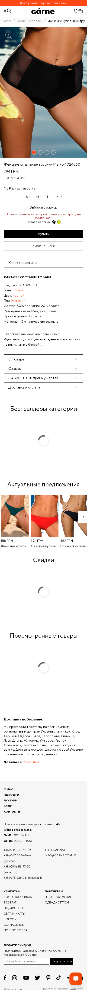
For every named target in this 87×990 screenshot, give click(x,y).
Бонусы (10, 919)
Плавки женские (73, 546)
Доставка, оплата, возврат (18, 899)
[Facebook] (5, 977)
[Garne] (43, 11)
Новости (11, 795)
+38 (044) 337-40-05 (17, 850)
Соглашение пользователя (15, 927)
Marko (19, 290)
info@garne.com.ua (61, 855)
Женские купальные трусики (44, 546)
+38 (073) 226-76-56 (17, 877)
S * (28, 197)
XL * (59, 197)
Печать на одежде (58, 897)
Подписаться (62, 961)
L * (49, 197)
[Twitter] (37, 977)
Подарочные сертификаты (14, 910)
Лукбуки (10, 800)
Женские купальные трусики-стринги (15, 546)
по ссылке (31, 762)
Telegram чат (55, 850)
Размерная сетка (22, 188)
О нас (8, 789)
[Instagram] (14, 977)
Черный (18, 295)
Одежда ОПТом (57, 902)
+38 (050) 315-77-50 (17, 866)
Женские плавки (29, 21)
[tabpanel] (43, 310)
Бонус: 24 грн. (15, 178)
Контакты (12, 811)
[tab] (43, 359)
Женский (18, 300)
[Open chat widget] (75, 978)
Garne (7, 21)
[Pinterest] (48, 977)
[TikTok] (58, 977)
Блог (8, 806)
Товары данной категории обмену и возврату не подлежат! (43, 216)
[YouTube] (26, 978)
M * (38, 197)
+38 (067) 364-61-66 (17, 855)
